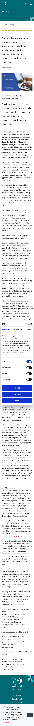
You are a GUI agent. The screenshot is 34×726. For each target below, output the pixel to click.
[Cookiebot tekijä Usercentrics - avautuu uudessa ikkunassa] (24, 324)
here (9, 528)
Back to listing (8, 25)
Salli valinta (17, 394)
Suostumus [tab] (6, 329)
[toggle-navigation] (31, 4)
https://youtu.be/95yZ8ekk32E (12, 536)
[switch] (29, 367)
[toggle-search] (26, 4)
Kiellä (17, 400)
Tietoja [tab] (28, 329)
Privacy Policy (7, 722)
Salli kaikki (17, 388)
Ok (30, 714)
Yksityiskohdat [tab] (17, 329)
